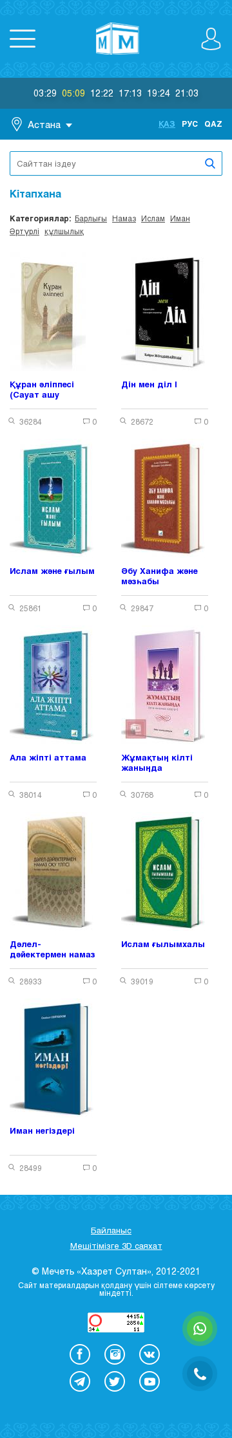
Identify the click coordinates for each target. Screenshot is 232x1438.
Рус (190, 123)
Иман (180, 218)
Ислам (153, 218)
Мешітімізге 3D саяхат (116, 1245)
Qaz (213, 123)
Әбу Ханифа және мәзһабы (159, 576)
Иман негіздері (42, 1130)
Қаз (167, 123)
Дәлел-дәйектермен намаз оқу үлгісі (52, 950)
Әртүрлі (24, 230)
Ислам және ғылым (52, 571)
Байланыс (111, 1230)
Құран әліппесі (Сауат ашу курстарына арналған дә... (42, 390)
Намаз (124, 218)
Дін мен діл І (149, 384)
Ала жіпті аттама (48, 757)
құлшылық (64, 230)
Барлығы (91, 218)
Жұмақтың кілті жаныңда (157, 762)
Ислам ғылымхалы (163, 944)
